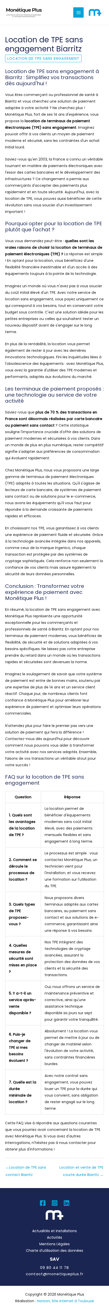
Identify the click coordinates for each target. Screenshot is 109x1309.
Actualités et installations (54, 1230)
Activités (54, 1237)
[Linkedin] (66, 1203)
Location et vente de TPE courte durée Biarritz (81, 1168)
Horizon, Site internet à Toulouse (65, 1300)
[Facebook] (43, 1203)
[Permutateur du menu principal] (78, 12)
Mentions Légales (54, 1244)
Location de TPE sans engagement (43, 58)
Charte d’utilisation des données (54, 1250)
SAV (54, 1259)
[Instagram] (54, 1203)
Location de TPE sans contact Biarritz (26, 1168)
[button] (54, 1267)
